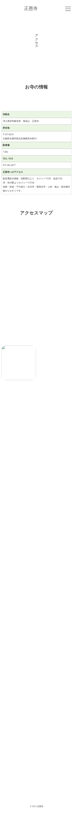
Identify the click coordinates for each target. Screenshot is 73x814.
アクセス (36, 787)
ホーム (37, 719)
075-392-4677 (37, 605)
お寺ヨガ (36, 776)
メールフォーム (37, 585)
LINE (36, 620)
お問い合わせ (36, 799)
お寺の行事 (36, 753)
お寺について (36, 731)
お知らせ (36, 742)
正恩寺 (31, 8)
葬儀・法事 (36, 765)
